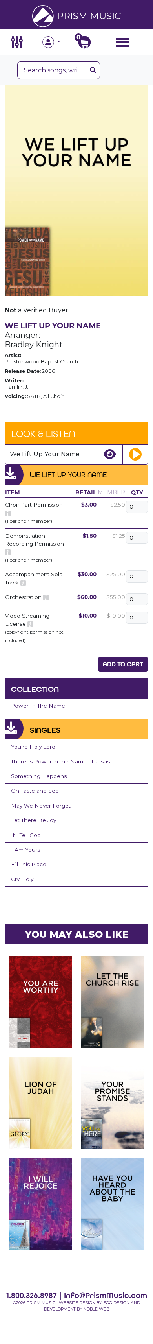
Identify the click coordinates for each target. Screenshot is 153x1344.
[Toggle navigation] (122, 41)
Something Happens (39, 776)
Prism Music (89, 16)
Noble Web (96, 1309)
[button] (59, 42)
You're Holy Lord (33, 746)
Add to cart (123, 664)
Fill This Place (28, 864)
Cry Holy (22, 879)
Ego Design (116, 1302)
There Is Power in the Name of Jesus (60, 761)
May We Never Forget (41, 805)
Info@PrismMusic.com (105, 1295)
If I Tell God (26, 835)
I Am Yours (25, 849)
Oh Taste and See (35, 790)
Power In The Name (38, 705)
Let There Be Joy (33, 820)
